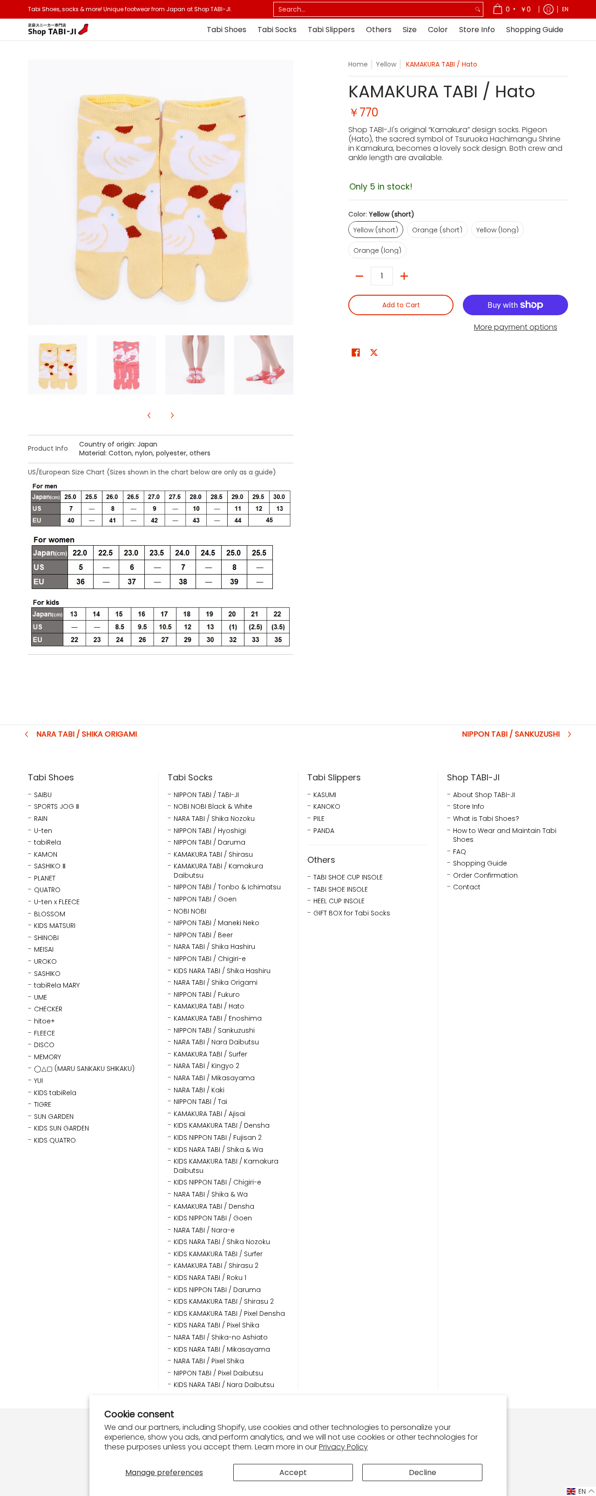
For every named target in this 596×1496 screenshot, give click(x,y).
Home (358, 64)
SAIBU (43, 795)
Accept (293, 1472)
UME (40, 997)
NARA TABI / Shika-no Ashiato (221, 1337)
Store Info (468, 806)
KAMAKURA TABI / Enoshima (218, 1018)
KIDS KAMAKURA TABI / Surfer (218, 1254)
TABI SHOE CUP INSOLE (348, 877)
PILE (319, 818)
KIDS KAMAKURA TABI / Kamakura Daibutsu (226, 1166)
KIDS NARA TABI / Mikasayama (222, 1349)
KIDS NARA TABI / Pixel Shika (216, 1325)
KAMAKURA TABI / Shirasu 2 (216, 1265)
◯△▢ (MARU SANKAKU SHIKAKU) (84, 1068)
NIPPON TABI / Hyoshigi (210, 830)
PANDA (323, 830)
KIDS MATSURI (54, 925)
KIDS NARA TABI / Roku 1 (210, 1277)
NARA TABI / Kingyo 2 (206, 1066)
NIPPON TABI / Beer (203, 935)
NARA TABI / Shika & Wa (211, 1194)
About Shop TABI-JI (484, 795)
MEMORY (47, 1057)
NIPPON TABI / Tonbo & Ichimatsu (227, 887)
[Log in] (548, 9)
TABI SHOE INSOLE (340, 889)
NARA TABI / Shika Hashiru (214, 946)
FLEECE (44, 1033)
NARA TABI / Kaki (199, 1090)
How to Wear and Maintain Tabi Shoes (504, 835)
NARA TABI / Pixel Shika (209, 1361)
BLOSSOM (49, 914)
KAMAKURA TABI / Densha (214, 1206)
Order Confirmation (485, 875)
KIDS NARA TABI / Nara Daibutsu (224, 1385)
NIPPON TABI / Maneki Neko (216, 923)
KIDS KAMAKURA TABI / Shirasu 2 (224, 1301)
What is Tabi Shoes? (486, 818)
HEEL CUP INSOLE (339, 901)
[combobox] (373, 9)
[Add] (404, 276)
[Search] (478, 9)
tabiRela (47, 842)
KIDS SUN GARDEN (61, 1128)
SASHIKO (47, 973)
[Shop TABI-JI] (58, 30)
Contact (467, 887)
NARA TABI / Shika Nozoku (214, 818)
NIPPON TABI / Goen (205, 899)
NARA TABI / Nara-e (204, 1230)
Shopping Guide (480, 863)
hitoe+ (44, 1021)
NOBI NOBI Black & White (213, 806)
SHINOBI (46, 938)
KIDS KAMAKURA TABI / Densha (222, 1125)
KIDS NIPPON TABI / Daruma (217, 1290)
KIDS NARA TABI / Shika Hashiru (222, 971)
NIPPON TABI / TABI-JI (206, 795)
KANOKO (326, 806)
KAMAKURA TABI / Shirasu (213, 854)
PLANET (44, 878)
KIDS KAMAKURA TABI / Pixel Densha (229, 1313)
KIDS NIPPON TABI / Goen (213, 1218)
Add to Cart (401, 305)
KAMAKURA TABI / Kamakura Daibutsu (218, 871)
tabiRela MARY (57, 985)
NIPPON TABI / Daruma (209, 842)
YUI (38, 1080)
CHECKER (48, 1009)
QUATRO (47, 890)
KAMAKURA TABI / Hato (209, 1006)
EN (565, 9)
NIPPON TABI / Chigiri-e (210, 958)
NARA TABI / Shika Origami (86, 734)
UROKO (45, 961)
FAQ (459, 851)
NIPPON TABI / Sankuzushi (511, 734)
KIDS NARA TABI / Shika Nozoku (222, 1242)
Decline (422, 1472)
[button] (355, 353)
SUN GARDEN (54, 1116)
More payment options (515, 327)
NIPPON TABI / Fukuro (207, 994)
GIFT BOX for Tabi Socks (351, 913)
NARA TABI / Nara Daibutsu (216, 1042)
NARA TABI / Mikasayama (214, 1078)
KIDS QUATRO (55, 1140)
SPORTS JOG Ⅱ (56, 806)
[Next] (287, 192)
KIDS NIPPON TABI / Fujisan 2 (218, 1137)
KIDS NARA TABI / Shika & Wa (218, 1149)
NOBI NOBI (190, 911)
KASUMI (324, 795)
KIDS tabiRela (55, 1093)
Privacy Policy (343, 1447)
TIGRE (42, 1104)
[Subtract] (359, 276)
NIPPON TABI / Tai (200, 1101)
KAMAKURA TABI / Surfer (210, 1054)
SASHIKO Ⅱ (50, 866)
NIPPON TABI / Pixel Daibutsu (218, 1373)
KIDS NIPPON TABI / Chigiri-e (217, 1182)
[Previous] (34, 192)
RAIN (40, 818)
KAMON (45, 854)
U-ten (43, 830)
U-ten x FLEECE (57, 902)
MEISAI (44, 949)
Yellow (386, 64)
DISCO (44, 1045)
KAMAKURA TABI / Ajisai (209, 1114)
